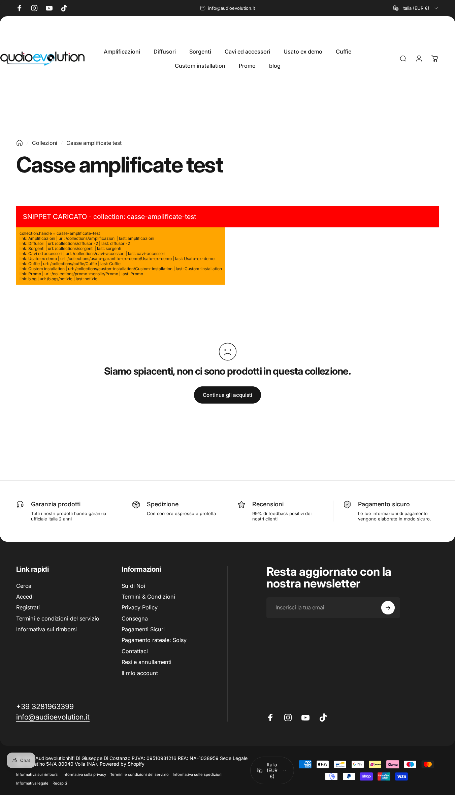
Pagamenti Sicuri (143, 629)
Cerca (23, 585)
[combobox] (416, 8)
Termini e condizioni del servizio (57, 618)
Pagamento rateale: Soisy (154, 640)
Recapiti (60, 783)
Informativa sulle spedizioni (198, 774)
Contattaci (135, 651)
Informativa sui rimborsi (46, 629)
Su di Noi (133, 585)
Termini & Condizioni (148, 596)
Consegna (135, 618)
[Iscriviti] (388, 607)
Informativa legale (32, 783)
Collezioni (44, 142)
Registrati (28, 607)
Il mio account (140, 673)
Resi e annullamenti (146, 662)
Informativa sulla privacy (84, 774)
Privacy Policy (140, 607)
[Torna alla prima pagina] (19, 142)
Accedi (25, 596)
